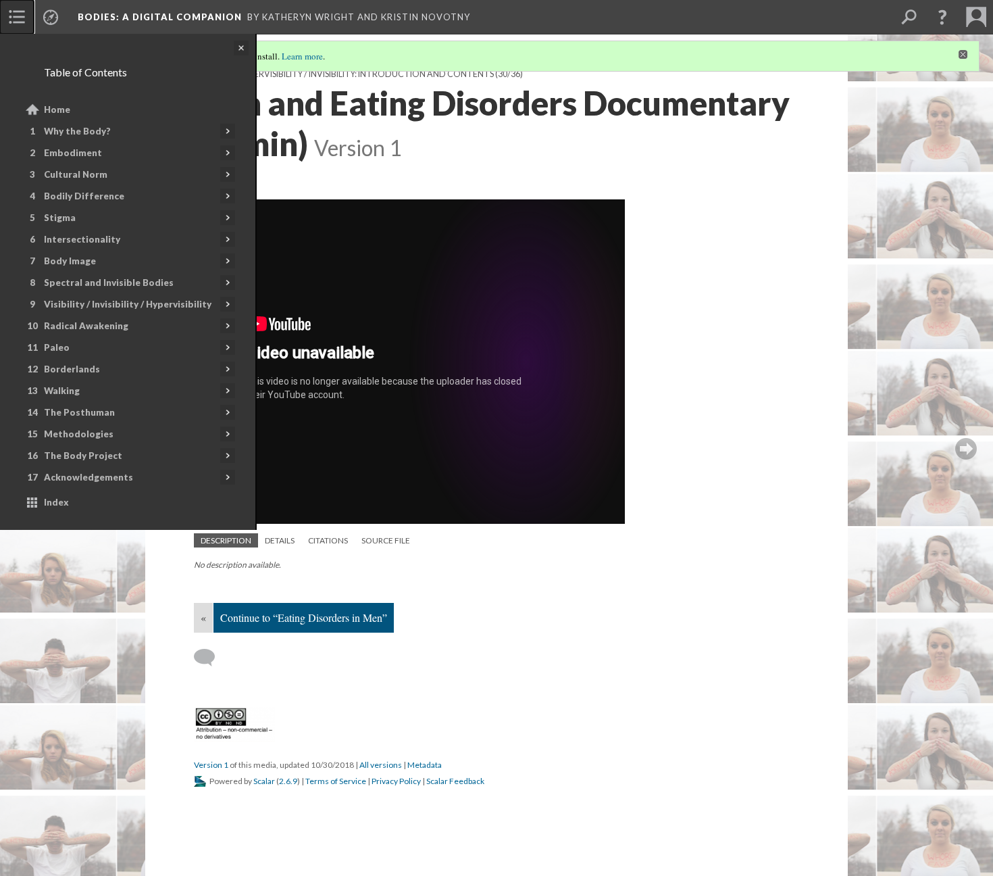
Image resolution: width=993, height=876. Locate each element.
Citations (328, 540)
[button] (942, 17)
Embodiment (73, 152)
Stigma (60, 217)
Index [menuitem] (56, 502)
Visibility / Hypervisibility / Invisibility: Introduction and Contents (344, 74)
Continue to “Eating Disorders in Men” (303, 617)
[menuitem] (17, 17)
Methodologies (78, 434)
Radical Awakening (86, 325)
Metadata (424, 765)
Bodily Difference (84, 196)
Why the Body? (77, 131)
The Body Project (83, 455)
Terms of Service (335, 781)
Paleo (57, 347)
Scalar (264, 781)
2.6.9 (288, 781)
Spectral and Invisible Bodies (109, 282)
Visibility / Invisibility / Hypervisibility (127, 304)
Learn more (302, 56)
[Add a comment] (210, 657)
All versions (380, 765)
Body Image (70, 261)
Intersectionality (82, 239)
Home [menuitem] (57, 109)
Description (226, 540)
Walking (62, 390)
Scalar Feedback (455, 781)
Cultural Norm (75, 174)
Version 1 (211, 765)
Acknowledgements (88, 477)
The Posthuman (79, 412)
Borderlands (72, 369)
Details (280, 540)
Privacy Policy (396, 781)
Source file (385, 540)
